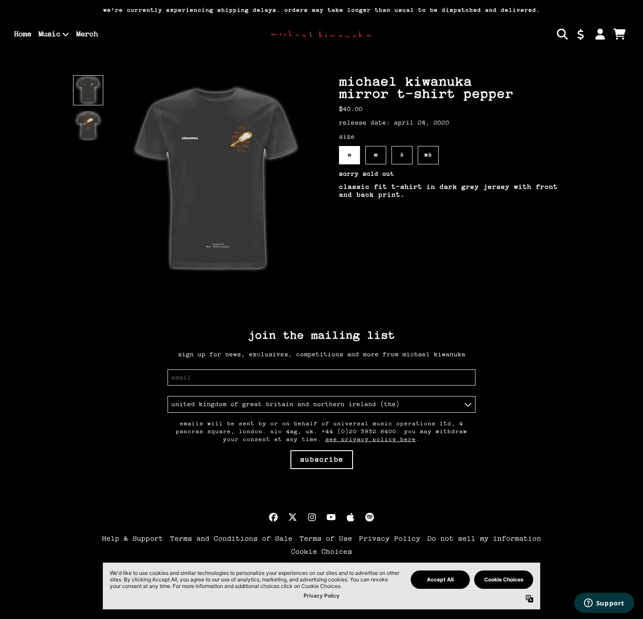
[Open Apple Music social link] (350, 517)
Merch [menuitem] (87, 34)
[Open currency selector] (581, 34)
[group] (88, 90)
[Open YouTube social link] (331, 517)
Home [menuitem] (22, 34)
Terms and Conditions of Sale (231, 538)
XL (428, 155)
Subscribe (321, 459)
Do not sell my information (484, 538)
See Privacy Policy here (370, 439)
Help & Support (132, 538)
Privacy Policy (389, 538)
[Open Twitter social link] (292, 517)
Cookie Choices (321, 552)
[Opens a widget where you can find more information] (604, 604)
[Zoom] (216, 180)
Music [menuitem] (49, 34)
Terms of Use (326, 538)
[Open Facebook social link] (273, 517)
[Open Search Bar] (562, 34)
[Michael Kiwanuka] (321, 34)
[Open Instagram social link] (312, 517)
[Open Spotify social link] (369, 517)
